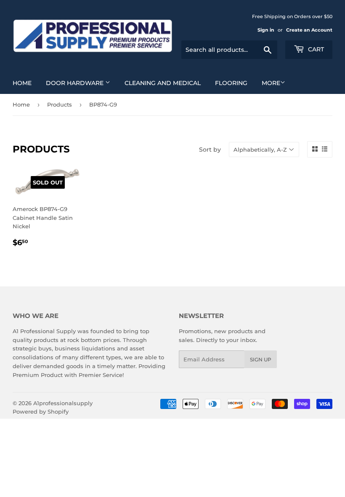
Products (59, 104)
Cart (315, 49)
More (271, 83)
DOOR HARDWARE (75, 83)
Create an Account (309, 30)
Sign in (265, 30)
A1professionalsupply (63, 403)
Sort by (210, 149)
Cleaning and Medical (163, 83)
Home (22, 83)
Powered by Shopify (41, 411)
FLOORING (231, 83)
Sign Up (260, 359)
